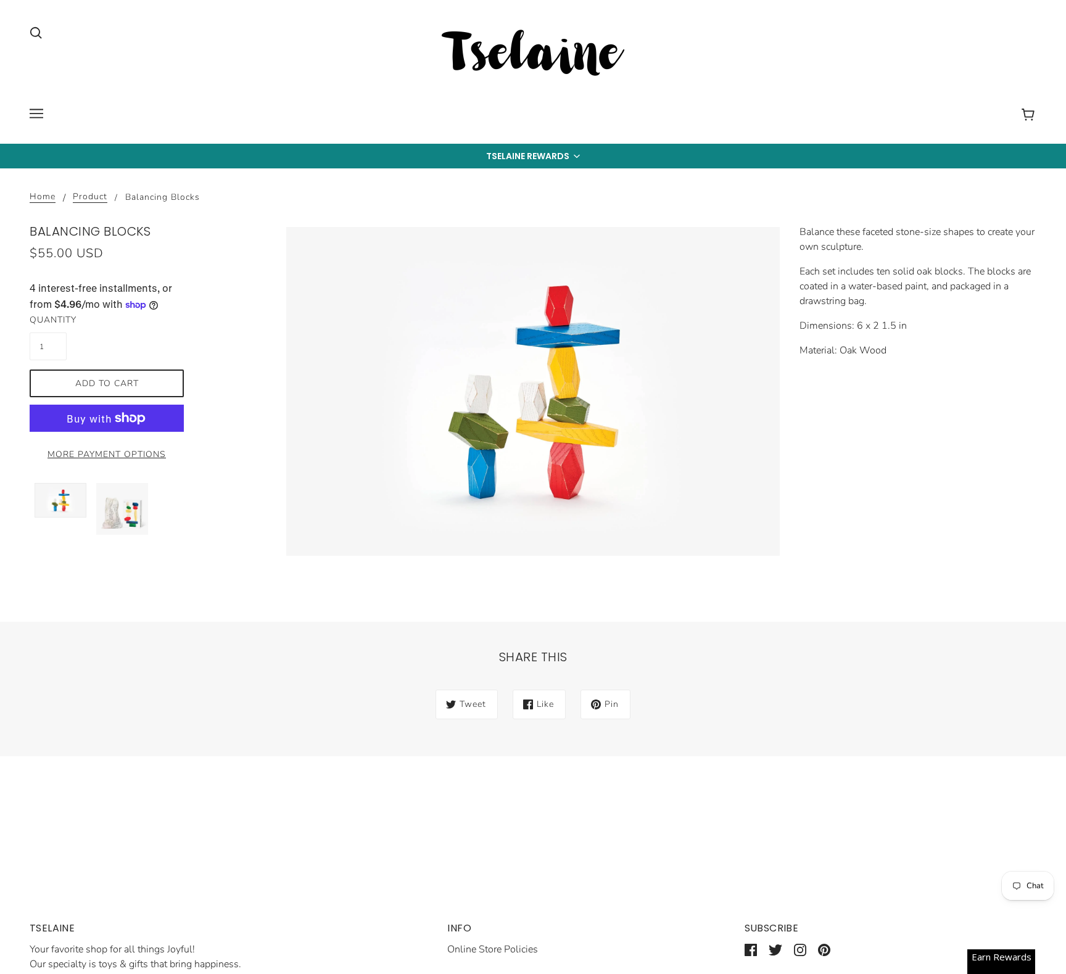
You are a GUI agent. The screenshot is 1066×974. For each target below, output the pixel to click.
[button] (533, 156)
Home (43, 197)
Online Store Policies (492, 949)
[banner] (533, 55)
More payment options (107, 454)
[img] (36, 32)
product (90, 197)
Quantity (48, 320)
